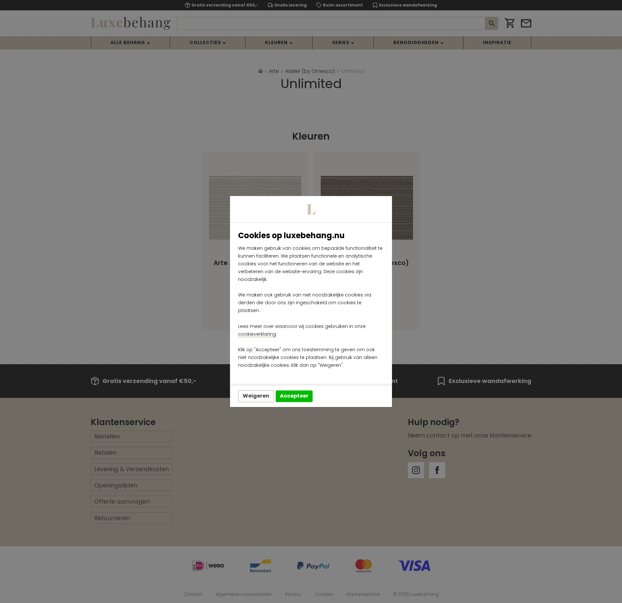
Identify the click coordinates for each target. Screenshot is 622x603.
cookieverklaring (257, 334)
